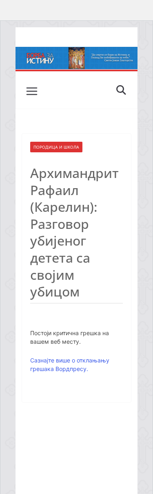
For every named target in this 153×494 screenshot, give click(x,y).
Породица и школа (56, 147)
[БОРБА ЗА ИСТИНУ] (77, 52)
